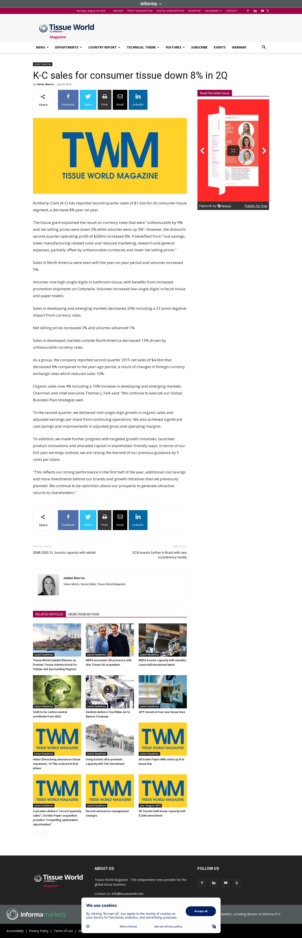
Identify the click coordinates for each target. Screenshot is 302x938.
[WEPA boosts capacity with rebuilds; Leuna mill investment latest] (163, 640)
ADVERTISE (194, 10)
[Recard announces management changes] (110, 790)
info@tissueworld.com (127, 894)
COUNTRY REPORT (102, 47)
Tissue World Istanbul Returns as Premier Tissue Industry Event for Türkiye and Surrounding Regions (55, 665)
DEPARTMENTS (66, 47)
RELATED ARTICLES (49, 614)
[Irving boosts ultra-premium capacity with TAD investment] (110, 739)
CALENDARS (212, 10)
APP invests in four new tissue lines (162, 712)
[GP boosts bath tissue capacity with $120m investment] (163, 790)
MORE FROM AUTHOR (84, 614)
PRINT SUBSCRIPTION (139, 10)
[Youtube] (262, 11)
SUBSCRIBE (199, 47)
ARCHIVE (118, 10)
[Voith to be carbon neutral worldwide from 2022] (57, 691)
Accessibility (15, 931)
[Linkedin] (255, 11)
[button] (263, 48)
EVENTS (220, 47)
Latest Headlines (42, 64)
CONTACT (231, 10)
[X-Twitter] (267, 11)
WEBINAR (239, 47)
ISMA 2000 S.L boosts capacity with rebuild (64, 553)
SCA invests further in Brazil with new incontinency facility (159, 555)
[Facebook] (248, 11)
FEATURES (173, 47)
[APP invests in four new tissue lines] (163, 691)
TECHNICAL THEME (141, 47)
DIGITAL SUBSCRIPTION (170, 10)
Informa (151, 3)
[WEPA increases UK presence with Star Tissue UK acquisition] (110, 640)
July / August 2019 (150, 805)
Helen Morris (45, 84)
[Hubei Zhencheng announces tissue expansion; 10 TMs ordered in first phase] (57, 739)
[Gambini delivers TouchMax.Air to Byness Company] (110, 691)
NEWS (40, 47)
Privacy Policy (38, 931)
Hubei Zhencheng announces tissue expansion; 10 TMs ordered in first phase (56, 764)
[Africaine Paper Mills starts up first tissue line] (163, 739)
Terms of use (63, 931)
